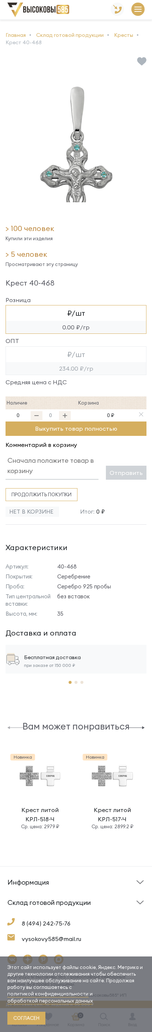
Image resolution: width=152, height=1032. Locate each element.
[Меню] (138, 10)
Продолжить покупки (41, 494)
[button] (15, 727)
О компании (23, 912)
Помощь (90, 894)
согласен (26, 1018)
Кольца (17, 914)
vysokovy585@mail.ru (51, 938)
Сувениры (92, 914)
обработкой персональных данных (50, 1001)
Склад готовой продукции (28, 886)
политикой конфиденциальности (48, 994)
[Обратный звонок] (117, 10)
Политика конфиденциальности (106, 909)
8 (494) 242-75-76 (46, 923)
